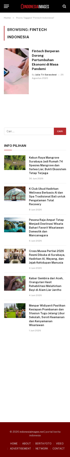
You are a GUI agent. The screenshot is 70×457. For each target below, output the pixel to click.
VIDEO (60, 443)
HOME (14, 443)
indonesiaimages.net (32, 431)
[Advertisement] (35, 376)
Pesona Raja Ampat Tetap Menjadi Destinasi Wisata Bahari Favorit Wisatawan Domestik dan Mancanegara (46, 227)
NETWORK (42, 448)
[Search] (64, 6)
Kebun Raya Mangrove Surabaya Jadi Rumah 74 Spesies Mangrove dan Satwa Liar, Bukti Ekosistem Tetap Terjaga (47, 165)
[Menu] (6, 6)
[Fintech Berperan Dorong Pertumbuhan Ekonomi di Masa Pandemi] (16, 71)
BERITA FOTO (43, 443)
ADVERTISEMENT (20, 448)
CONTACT (58, 448)
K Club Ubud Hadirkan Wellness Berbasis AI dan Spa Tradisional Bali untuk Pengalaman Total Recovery (47, 196)
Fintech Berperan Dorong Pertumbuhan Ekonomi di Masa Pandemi (45, 60)
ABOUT (26, 443)
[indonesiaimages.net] (35, 6)
